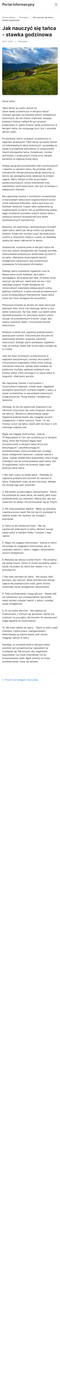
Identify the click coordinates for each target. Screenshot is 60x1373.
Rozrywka (24, 17)
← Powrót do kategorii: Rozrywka (20, 679)
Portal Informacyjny (18, 4)
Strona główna (9, 17)
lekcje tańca (8, 101)
